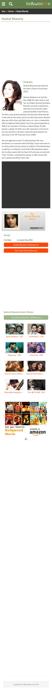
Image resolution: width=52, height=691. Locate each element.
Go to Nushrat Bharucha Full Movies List (26, 317)
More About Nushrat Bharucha (26, 250)
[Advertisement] (26, 50)
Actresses (11, 11)
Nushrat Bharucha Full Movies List (26, 244)
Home (3, 11)
